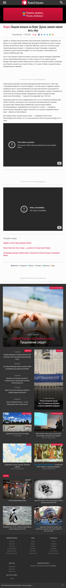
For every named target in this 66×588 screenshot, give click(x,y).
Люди (32, 541)
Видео (7, 27)
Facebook (53, 544)
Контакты (12, 546)
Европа (29, 444)
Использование (11, 548)
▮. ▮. (20, 435)
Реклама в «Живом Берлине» (27, 278)
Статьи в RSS (54, 551)
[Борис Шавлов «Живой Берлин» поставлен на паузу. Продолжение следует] (33, 346)
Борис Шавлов (51, 437)
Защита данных (11, 551)
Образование (33, 553)
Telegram (53, 546)
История (59, 351)
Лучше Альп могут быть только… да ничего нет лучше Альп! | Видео (26, 248)
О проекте (12, 541)
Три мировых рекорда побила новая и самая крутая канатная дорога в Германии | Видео (31, 254)
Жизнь (33, 544)
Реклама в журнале (12, 553)
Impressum (12, 569)
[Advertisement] (33, 74)
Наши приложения (53, 553)
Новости (28, 351)
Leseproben (12, 566)
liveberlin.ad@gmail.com (40, 79)
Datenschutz (11, 571)
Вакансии (12, 544)
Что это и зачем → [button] (27, 585)
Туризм (33, 546)
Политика (33, 551)
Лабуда (34, 34)
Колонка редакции (56, 288)
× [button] (63, 585)
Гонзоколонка (27, 413)
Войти (12, 578)
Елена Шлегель (17, 34)
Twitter (54, 541)
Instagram (53, 548)
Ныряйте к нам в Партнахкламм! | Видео (17, 243)
